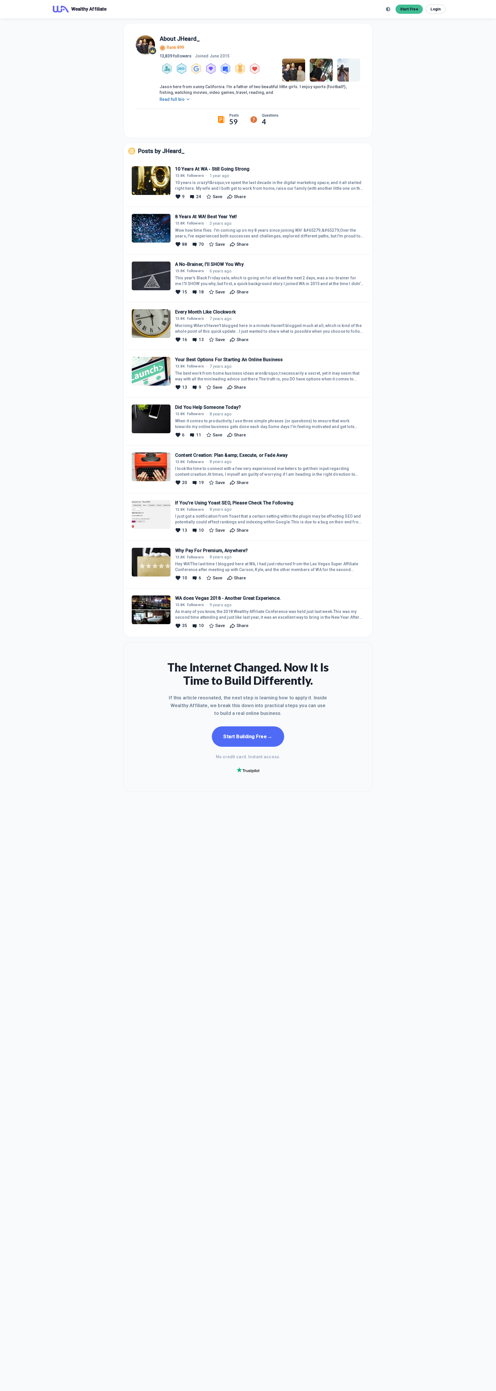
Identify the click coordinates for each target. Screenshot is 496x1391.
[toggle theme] (388, 9)
